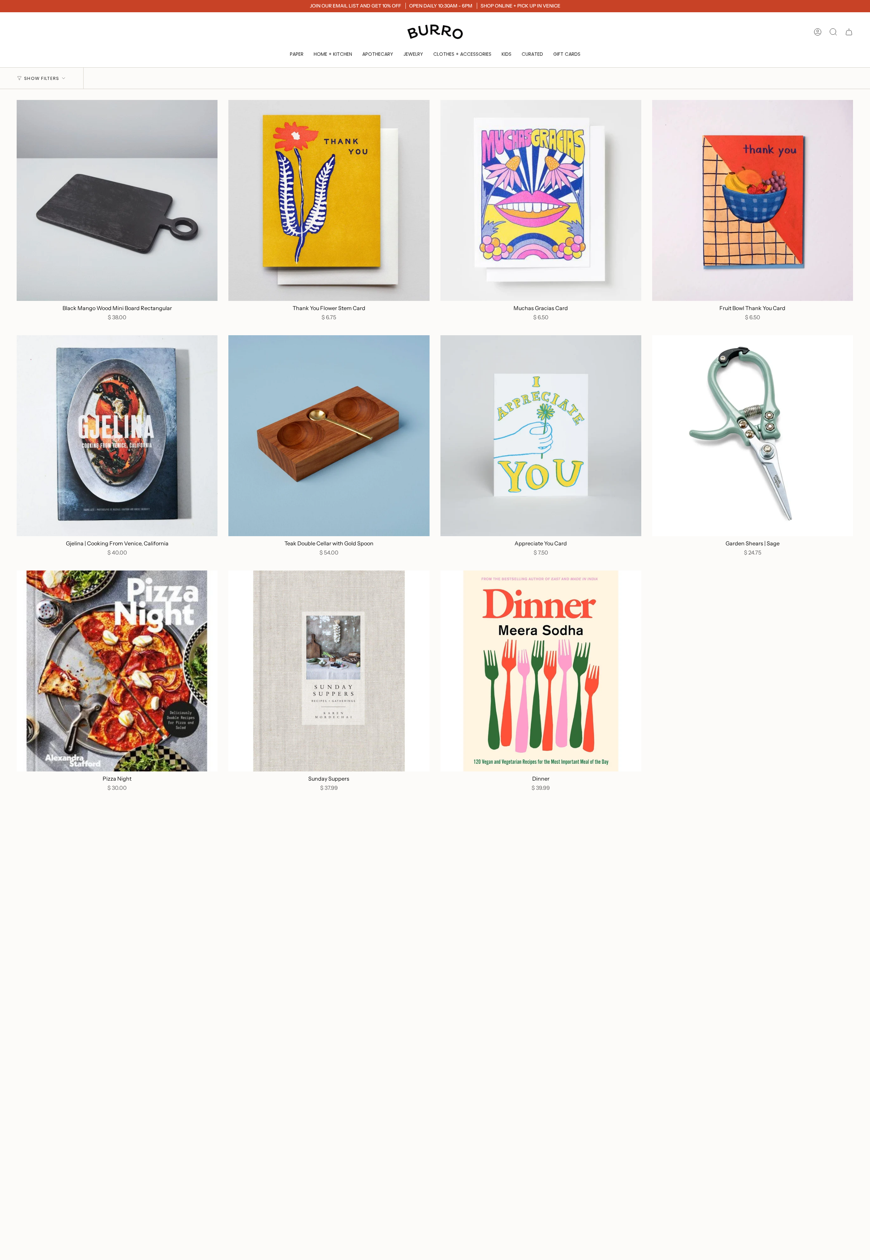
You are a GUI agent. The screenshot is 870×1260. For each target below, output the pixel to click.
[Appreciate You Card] (540, 435)
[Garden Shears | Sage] (752, 435)
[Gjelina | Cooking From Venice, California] (117, 435)
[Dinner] (540, 671)
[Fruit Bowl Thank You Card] (752, 200)
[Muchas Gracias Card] (540, 200)
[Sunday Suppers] (328, 671)
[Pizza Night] (117, 671)
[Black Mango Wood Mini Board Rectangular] (117, 200)
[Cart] (849, 32)
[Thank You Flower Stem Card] (328, 200)
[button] (297, 54)
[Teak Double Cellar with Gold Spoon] (328, 435)
